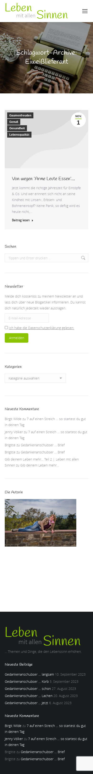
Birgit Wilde (13, 419)
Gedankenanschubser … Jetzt (26, 703)
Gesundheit (17, 128)
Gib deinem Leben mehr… (39, 465)
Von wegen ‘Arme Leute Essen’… (43, 179)
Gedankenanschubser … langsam (29, 674)
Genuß (13, 122)
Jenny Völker (14, 432)
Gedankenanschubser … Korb (27, 681)
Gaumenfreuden (20, 115)
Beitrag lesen (21, 220)
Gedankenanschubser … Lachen (28, 695)
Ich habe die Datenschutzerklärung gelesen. (41, 328)
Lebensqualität (19, 134)
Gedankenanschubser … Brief (43, 445)
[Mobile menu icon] (85, 11)
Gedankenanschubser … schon (28, 688)
